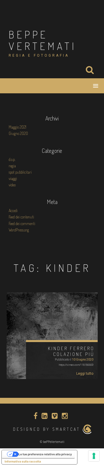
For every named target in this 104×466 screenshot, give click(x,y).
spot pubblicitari (20, 172)
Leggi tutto (84, 374)
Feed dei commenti (22, 223)
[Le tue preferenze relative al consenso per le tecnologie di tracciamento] (93, 455)
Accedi (13, 210)
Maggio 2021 (17, 127)
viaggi (13, 178)
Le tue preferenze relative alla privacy (45, 454)
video (12, 184)
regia (12, 165)
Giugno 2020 (18, 133)
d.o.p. (12, 159)
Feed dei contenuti (21, 216)
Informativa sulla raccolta (23, 461)
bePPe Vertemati (43, 40)
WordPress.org (19, 229)
